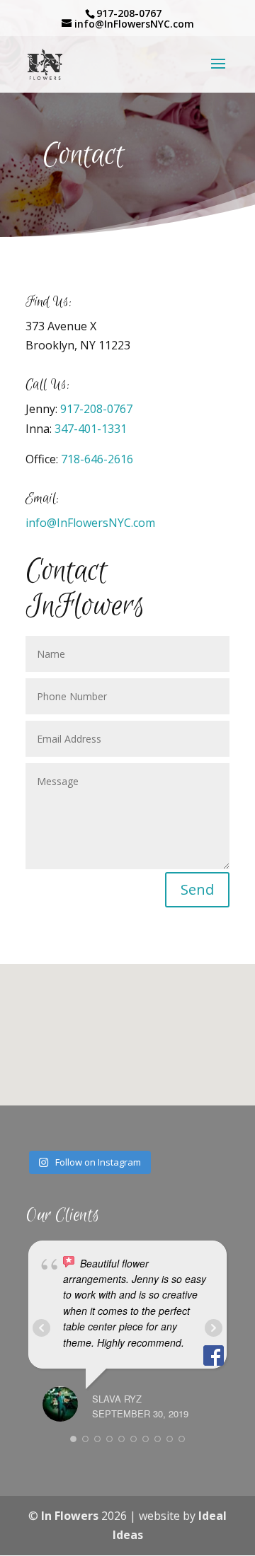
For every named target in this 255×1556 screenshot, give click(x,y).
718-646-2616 (97, 459)
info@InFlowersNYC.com (90, 522)
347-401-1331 (91, 428)
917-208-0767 (96, 409)
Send (197, 889)
